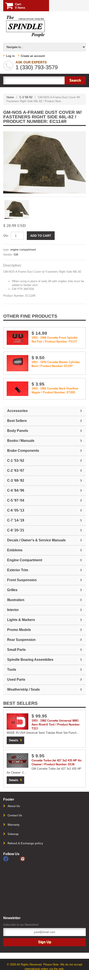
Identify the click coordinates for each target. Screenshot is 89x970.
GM (16, 254)
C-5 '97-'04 (15, 500)
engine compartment (23, 249)
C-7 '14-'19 (15, 520)
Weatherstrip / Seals (23, 689)
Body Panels (17, 431)
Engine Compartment (24, 560)
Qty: (6, 235)
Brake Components (23, 450)
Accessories (17, 411)
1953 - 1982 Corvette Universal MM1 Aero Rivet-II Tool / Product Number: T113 (56, 724)
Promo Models (19, 630)
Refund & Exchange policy (25, 843)
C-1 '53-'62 (15, 460)
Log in (10, 56)
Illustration (15, 600)
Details (13, 740)
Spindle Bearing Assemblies (30, 659)
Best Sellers (17, 421)
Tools (11, 669)
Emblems (14, 550)
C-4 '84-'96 (15, 490)
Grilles (12, 590)
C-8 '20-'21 (15, 530)
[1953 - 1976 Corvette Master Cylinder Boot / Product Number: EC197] (17, 363)
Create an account (33, 56)
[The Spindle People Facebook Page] (11, 858)
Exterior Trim (17, 570)
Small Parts (16, 649)
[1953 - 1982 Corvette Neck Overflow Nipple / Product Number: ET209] (17, 388)
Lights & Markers (21, 620)
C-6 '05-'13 (15, 510)
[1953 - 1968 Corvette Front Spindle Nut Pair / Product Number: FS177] (17, 337)
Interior (13, 610)
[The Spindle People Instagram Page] (28, 858)
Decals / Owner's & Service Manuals (36, 540)
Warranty (13, 824)
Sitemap (13, 834)
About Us (14, 806)
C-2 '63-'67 (15, 470)
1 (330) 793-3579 (37, 67)
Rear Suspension (21, 640)
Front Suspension (22, 580)
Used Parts (16, 679)
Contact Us (15, 815)
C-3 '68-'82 (25, 97)
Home (10, 97)
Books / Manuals (20, 440)
